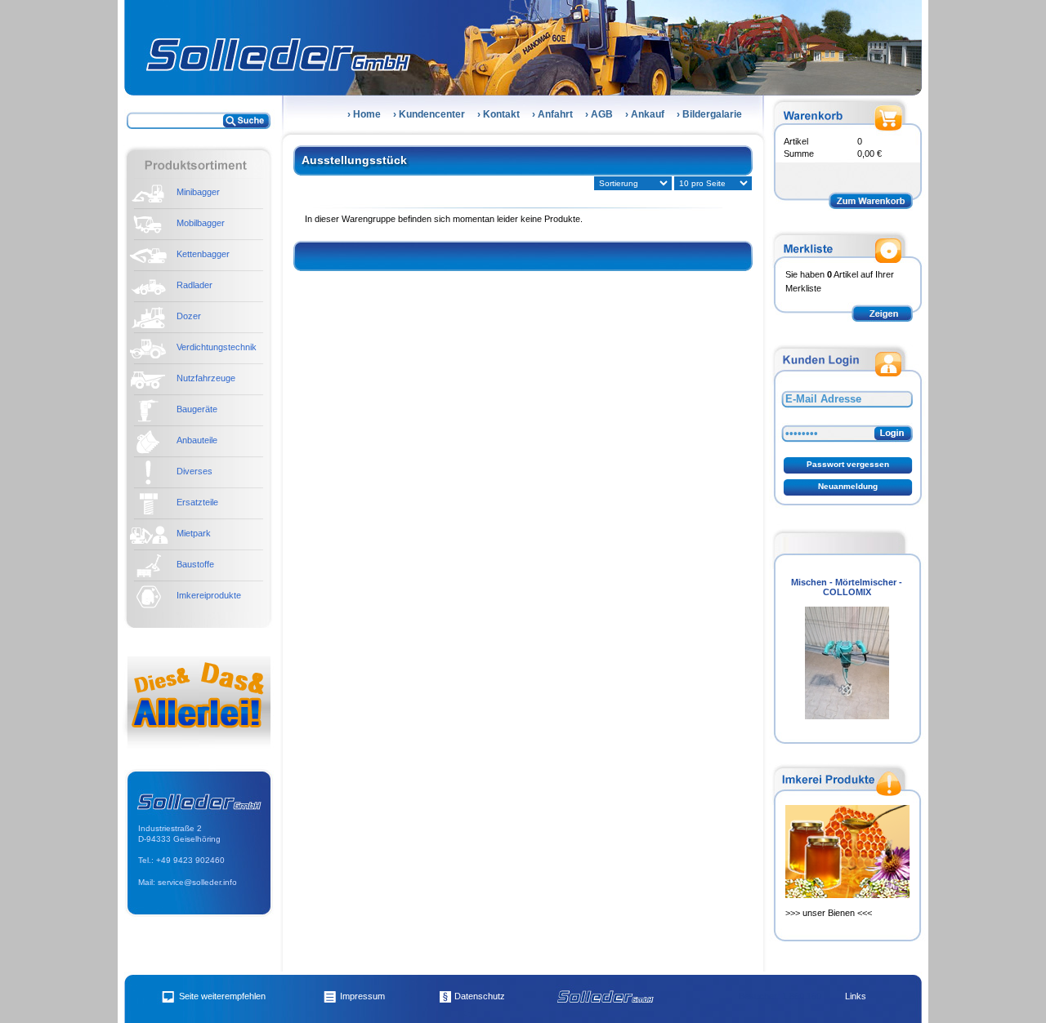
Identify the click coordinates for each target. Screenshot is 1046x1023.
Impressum (362, 996)
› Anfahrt (552, 114)
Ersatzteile (197, 502)
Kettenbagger (203, 254)
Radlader (194, 285)
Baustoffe (195, 564)
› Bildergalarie (709, 114)
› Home (364, 114)
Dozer (189, 316)
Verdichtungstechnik (217, 347)
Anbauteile (197, 440)
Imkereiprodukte (209, 595)
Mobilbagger (201, 223)
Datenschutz (479, 996)
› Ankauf (644, 114)
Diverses (194, 471)
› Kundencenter (429, 114)
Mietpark (194, 533)
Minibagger (198, 192)
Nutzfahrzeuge (206, 378)
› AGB (599, 114)
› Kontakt (498, 114)
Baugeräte (197, 409)
